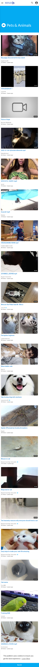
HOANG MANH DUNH (6, 246)
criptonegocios (5, 338)
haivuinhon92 (5, 400)
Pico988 (3, 585)
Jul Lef (3, 307)
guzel (2, 184)
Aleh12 (3, 369)
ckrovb (3, 616)
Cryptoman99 (4, 61)
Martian (3, 215)
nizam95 (3, 91)
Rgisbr (3, 431)
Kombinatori (4, 647)
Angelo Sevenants (6, 277)
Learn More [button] (26, 659)
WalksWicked (4, 153)
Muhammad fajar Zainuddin (9, 462)
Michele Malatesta (6, 122)
